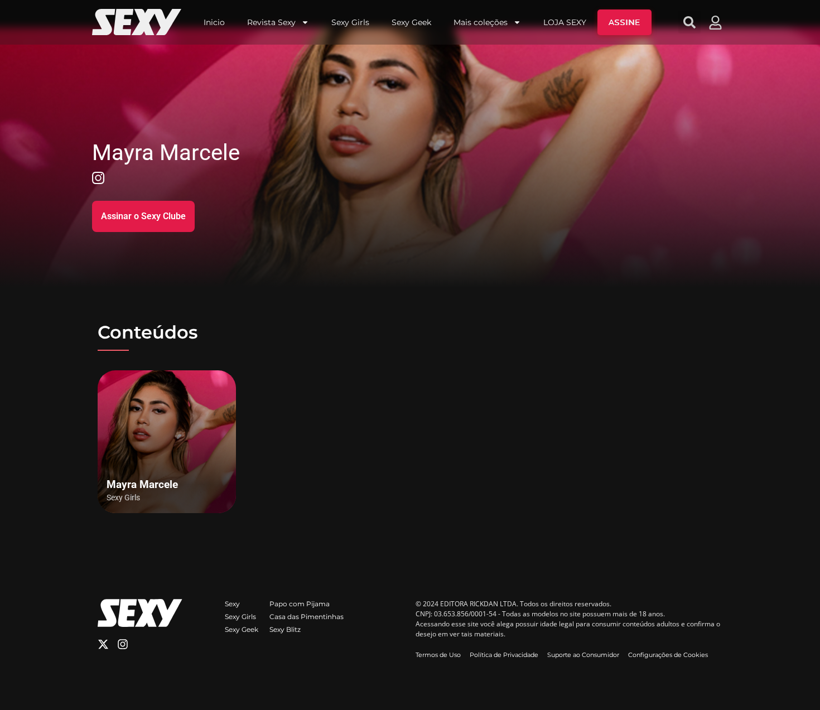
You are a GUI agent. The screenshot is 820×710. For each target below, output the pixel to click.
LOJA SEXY (564, 22)
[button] (689, 22)
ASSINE (624, 22)
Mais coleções (481, 22)
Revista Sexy (271, 22)
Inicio (214, 22)
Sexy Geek (411, 22)
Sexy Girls (350, 22)
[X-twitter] (103, 644)
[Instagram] (122, 644)
